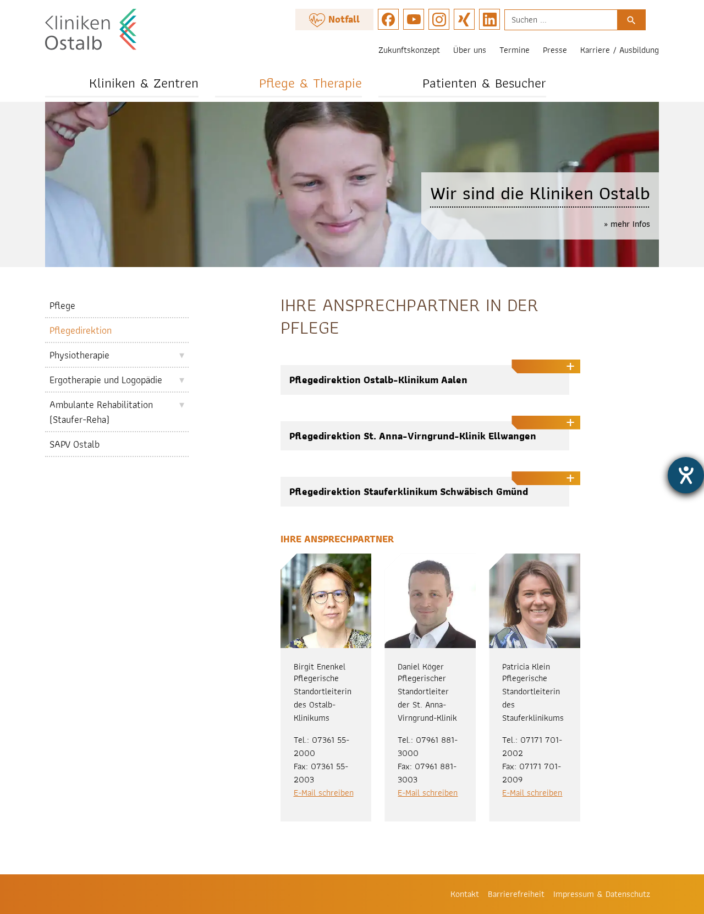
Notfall (343, 19)
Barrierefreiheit (516, 894)
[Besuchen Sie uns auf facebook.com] (388, 19)
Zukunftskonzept (409, 50)
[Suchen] (631, 19)
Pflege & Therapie (310, 83)
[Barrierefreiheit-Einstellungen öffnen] (686, 475)
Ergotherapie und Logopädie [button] (106, 380)
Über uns (469, 50)
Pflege (62, 305)
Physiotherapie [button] (79, 355)
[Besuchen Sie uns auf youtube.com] (413, 19)
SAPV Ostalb (75, 444)
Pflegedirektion (81, 330)
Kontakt (464, 894)
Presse (555, 50)
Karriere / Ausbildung (619, 50)
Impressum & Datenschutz (601, 894)
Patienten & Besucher (484, 83)
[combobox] (561, 19)
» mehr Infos (627, 224)
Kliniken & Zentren (144, 83)
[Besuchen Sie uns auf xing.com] (464, 19)
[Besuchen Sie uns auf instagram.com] (438, 19)
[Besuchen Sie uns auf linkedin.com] (489, 19)
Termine (514, 50)
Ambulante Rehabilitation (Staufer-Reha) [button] (101, 411)
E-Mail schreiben (324, 792)
